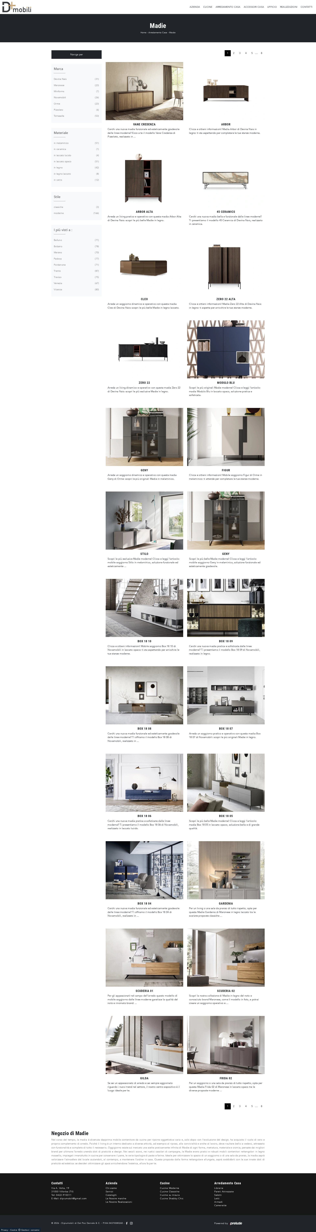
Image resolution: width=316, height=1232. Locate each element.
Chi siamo (111, 1188)
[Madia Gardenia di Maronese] (226, 870)
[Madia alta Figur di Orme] (226, 437)
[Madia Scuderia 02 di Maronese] (226, 958)
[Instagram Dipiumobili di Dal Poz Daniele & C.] (131, 1223)
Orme (76, 103)
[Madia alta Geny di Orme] (144, 437)
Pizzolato (76, 109)
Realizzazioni (288, 6)
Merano (76, 252)
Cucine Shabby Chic (171, 1198)
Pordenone (76, 264)
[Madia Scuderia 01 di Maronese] (144, 958)
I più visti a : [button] (63, 230)
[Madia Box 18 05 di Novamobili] (226, 783)
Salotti (218, 1195)
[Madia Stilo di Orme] (144, 521)
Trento (76, 270)
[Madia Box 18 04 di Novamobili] (144, 870)
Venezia (76, 283)
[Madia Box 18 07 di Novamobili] (226, 695)
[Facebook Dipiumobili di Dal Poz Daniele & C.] (127, 1223)
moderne (76, 213)
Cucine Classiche (170, 1191)
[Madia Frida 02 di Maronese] (226, 1045)
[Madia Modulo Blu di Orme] (226, 349)
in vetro (76, 180)
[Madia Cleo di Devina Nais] (144, 266)
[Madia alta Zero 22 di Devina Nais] (226, 266)
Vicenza (76, 289)
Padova (76, 258)
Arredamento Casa (228, 6)
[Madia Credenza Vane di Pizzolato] (144, 91)
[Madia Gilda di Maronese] (144, 1045)
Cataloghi (111, 1195)
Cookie (13, 1230)
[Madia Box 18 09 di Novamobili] (226, 608)
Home (143, 32)
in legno (76, 167)
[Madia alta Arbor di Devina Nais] (144, 178)
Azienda (195, 6)
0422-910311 (64, 1195)
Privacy (4, 1230)
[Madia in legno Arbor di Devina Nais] (226, 91)
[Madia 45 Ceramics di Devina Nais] (226, 178)
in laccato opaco (76, 161)
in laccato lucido (76, 155)
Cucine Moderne (169, 1188)
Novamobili (76, 97)
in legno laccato (76, 173)
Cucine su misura (170, 1195)
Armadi (218, 1202)
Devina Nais (76, 79)
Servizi (109, 1191)
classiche (76, 207)
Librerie (218, 1188)
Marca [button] (58, 69)
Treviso (76, 277)
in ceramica (76, 149)
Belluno (76, 240)
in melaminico (76, 143)
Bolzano (76, 246)
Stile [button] (57, 197)
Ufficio (272, 6)
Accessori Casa (254, 6)
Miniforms (76, 91)
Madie (172, 32)
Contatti (306, 6)
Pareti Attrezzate (224, 1191)
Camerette (220, 1205)
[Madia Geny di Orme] (226, 521)
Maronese (76, 85)
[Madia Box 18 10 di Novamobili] (144, 608)
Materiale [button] (61, 133)
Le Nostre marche (116, 1198)
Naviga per (76, 54)
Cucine (207, 6)
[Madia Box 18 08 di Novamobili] (144, 695)
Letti (217, 1198)
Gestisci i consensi (30, 1230)
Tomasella (76, 115)
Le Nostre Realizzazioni (119, 1202)
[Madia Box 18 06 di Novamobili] (144, 783)
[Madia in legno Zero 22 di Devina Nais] (144, 349)
